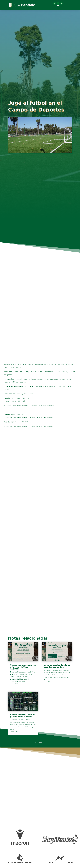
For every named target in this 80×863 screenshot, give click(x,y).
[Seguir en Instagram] (54, 3)
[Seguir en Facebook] (58, 3)
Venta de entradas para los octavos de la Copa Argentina (23, 667)
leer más (14, 683)
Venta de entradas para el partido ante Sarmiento (22, 716)
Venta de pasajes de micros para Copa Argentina (57, 666)
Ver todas (40, 743)
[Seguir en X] (61, 3)
